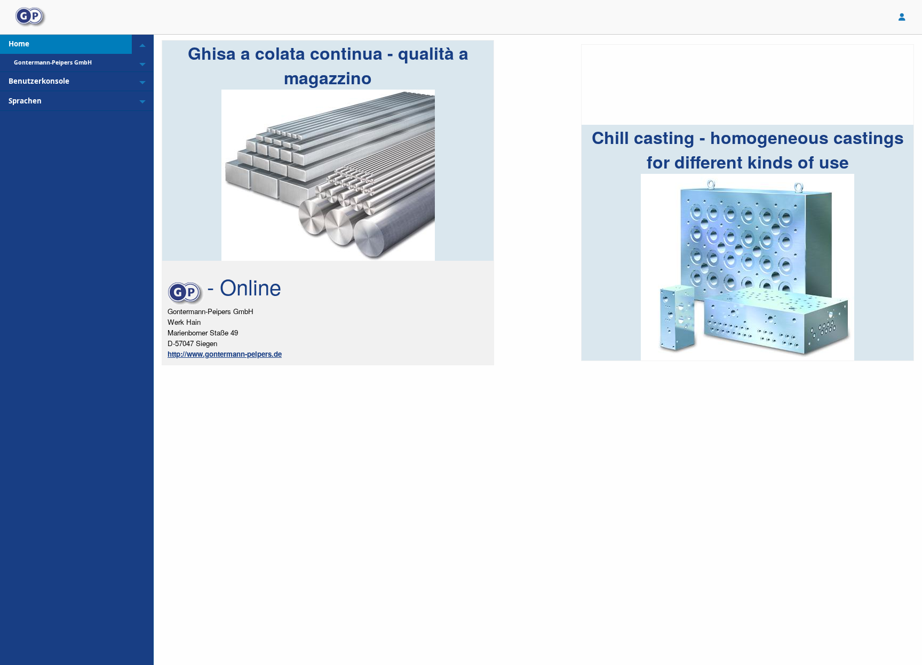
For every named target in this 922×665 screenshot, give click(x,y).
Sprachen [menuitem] (25, 101)
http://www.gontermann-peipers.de (225, 354)
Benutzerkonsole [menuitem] (39, 81)
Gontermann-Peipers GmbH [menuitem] (53, 62)
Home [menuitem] (19, 44)
